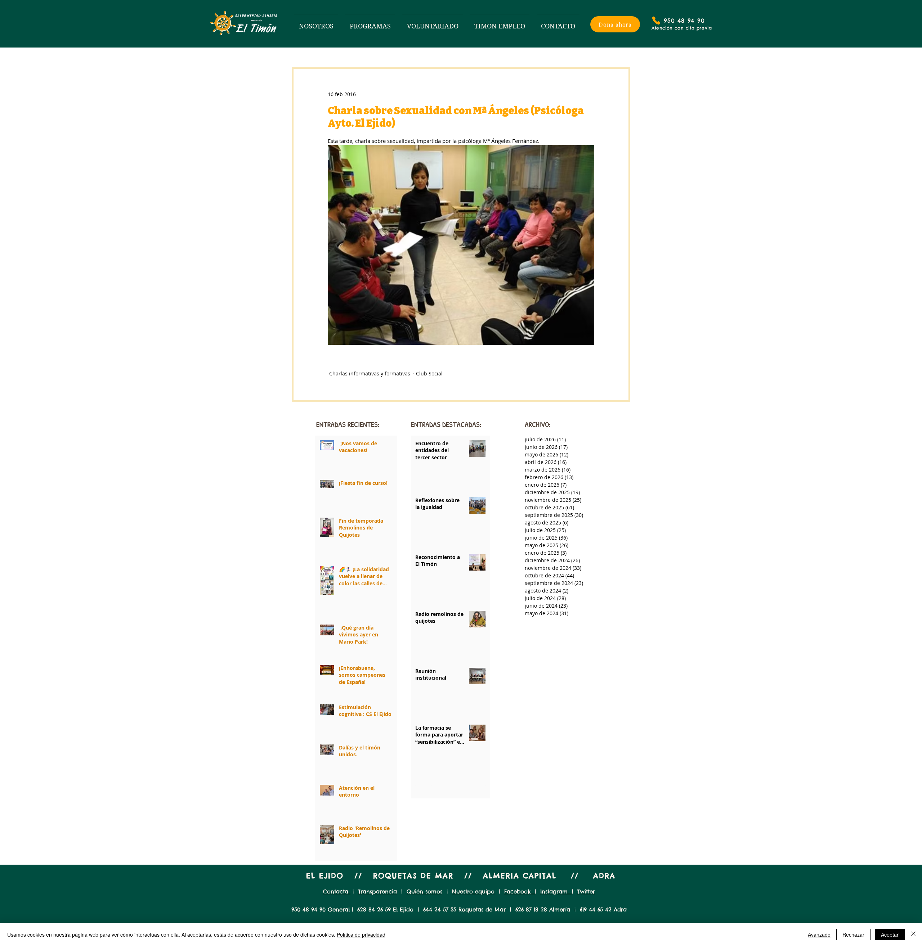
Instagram (556, 891)
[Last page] (487, 784)
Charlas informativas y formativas (369, 373)
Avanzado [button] (819, 934)
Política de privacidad (361, 934)
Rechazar (853, 934)
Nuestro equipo (473, 891)
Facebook (519, 891)
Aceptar (890, 934)
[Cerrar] (913, 934)
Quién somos (424, 891)
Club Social (429, 373)
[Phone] (656, 20)
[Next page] (470, 784)
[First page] (413, 784)
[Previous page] (431, 784)
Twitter (586, 891)
